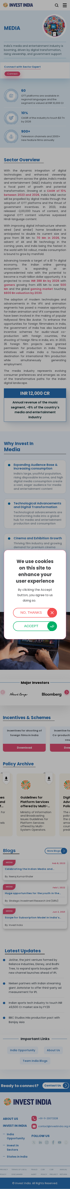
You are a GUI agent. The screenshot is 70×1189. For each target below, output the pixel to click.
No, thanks (31, 612)
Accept (31, 626)
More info (42, 600)
